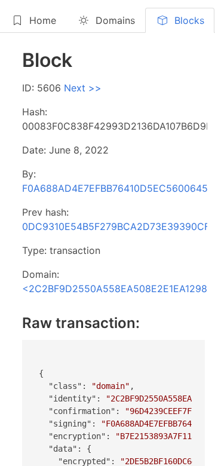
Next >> (83, 88)
